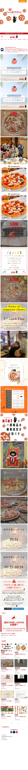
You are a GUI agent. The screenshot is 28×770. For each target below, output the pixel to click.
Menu (5, 39)
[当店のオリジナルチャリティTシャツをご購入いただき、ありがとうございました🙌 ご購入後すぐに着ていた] (14, 344)
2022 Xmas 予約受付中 (6, 716)
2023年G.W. (17, 700)
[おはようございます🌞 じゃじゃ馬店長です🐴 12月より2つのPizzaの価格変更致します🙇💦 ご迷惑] (14, 427)
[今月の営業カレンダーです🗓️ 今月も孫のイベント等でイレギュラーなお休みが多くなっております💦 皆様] (14, 233)
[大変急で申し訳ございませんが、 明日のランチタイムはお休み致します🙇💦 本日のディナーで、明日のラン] (14, 316)
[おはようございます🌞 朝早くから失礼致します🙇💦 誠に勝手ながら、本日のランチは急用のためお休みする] (14, 67)
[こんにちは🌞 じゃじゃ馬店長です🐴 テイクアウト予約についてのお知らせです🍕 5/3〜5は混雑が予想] (14, 261)
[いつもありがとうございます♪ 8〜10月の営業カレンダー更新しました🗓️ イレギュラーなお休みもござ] (14, 122)
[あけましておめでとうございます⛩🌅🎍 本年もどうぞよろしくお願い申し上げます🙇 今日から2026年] (14, 371)
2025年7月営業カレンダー (6, 669)
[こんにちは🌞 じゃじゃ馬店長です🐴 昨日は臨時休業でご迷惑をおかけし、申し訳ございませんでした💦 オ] (14, 150)
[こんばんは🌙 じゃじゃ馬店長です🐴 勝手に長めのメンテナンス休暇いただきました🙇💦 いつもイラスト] (14, 454)
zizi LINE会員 (19, 39)
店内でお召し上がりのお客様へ (8, 633)
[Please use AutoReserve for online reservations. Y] (14, 178)
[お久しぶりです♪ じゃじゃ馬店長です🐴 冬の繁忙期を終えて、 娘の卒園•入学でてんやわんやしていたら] (14, 288)
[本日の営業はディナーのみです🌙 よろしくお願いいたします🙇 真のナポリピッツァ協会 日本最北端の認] (14, 95)
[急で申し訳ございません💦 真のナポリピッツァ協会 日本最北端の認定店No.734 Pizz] (14, 537)
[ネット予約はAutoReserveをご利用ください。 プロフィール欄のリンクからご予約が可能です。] (14, 205)
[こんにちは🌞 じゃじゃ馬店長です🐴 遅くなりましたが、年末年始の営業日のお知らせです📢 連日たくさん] (14, 399)
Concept (2, 39)
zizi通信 (24, 39)
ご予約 (15, 39)
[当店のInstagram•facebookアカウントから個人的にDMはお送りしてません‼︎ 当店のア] (14, 593)
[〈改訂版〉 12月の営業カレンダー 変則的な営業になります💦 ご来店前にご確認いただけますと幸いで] (14, 482)
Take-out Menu (10, 39)
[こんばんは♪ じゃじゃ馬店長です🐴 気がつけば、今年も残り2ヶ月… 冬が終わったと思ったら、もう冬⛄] (14, 510)
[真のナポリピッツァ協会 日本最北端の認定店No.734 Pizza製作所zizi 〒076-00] (14, 565)
